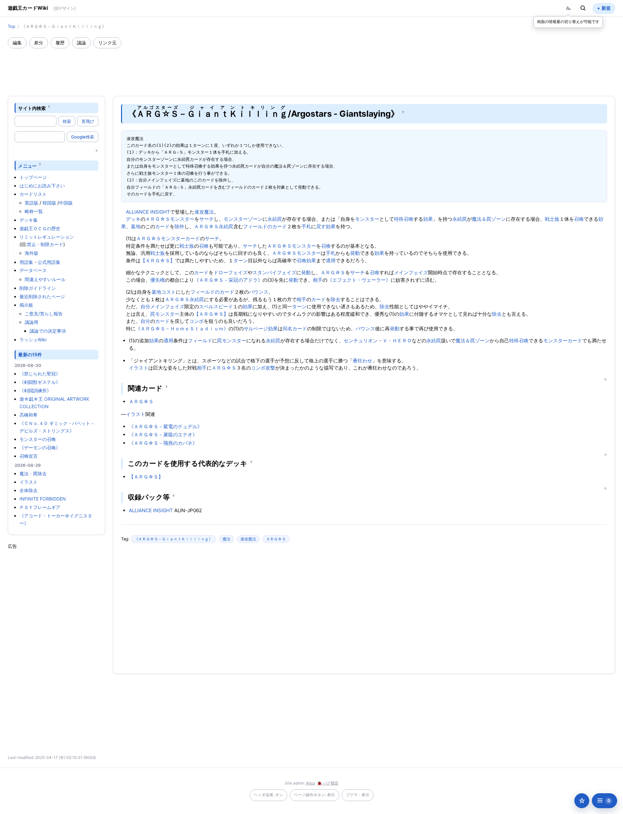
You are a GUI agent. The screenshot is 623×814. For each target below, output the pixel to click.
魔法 (226, 539)
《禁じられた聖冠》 (39, 373)
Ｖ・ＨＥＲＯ (397, 340)
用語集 (26, 262)
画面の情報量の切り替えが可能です (568, 21)
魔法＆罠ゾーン (489, 219)
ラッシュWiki (32, 339)
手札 (306, 226)
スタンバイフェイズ (274, 272)
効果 (428, 219)
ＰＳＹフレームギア (39, 507)
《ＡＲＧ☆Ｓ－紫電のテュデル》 (165, 426)
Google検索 (82, 136)
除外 (179, 226)
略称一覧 (34, 211)
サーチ (206, 219)
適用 (331, 260)
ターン (240, 260)
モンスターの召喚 (37, 439)
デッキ (133, 219)
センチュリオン (361, 340)
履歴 (60, 42)
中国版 (66, 203)
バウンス (258, 292)
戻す (321, 226)
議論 (81, 42)
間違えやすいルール (45, 279)
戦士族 (552, 219)
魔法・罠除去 (33, 473)
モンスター (182, 219)
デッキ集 (28, 220)
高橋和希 (28, 415)
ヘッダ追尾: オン (268, 794)
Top (11, 26)
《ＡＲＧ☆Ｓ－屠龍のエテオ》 (163, 434)
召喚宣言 (28, 456)
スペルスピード (216, 306)
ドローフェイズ (231, 272)
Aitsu (310, 783)
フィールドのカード (265, 226)
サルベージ (256, 328)
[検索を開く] (583, 8)
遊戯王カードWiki (28, 8)
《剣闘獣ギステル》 (39, 382)
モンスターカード (180, 238)
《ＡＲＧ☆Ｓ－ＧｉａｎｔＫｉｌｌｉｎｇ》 (173, 539)
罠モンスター (164, 314)
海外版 (31, 253)
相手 (318, 280)
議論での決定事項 (48, 331)
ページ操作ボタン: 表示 (314, 794)
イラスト (28, 482)
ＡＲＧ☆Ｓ (157, 219)
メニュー (27, 165)
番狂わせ (362, 361)
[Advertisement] (311, 66)
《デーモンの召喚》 (39, 447)
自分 (145, 306)
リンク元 (107, 42)
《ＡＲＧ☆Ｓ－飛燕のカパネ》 (163, 443)
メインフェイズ (411, 272)
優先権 (157, 280)
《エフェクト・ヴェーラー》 (359, 280)
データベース (33, 270)
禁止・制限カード (45, 244)
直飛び (87, 121)
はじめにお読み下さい (42, 185)
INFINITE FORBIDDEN (42, 498)
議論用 (31, 322)
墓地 (135, 226)
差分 (38, 42)
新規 (606, 8)
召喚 (579, 219)
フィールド (200, 340)
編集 (17, 42)
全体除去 (28, 490)
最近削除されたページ (42, 296)
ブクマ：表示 (357, 794)
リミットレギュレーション (46, 237)
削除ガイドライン (37, 288)
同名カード (295, 328)
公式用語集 (49, 262)
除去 (335, 299)
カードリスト (33, 194)
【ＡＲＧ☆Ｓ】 (157, 260)
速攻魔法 (204, 212)
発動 (355, 253)
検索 (67, 121)
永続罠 (274, 219)
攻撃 (270, 368)
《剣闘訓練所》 (35, 390)
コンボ (196, 321)
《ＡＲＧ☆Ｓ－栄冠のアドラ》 (228, 280)
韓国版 (49, 203)
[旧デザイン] (65, 8)
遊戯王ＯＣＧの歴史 (39, 228)
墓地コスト (164, 292)
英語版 (31, 203)
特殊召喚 (403, 219)
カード (162, 226)
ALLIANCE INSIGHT (148, 212)
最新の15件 (30, 354)
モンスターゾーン (243, 219)
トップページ (33, 177)
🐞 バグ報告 (327, 783)
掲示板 (26, 305)
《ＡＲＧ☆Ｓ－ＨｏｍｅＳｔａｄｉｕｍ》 (182, 328)
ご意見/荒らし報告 (44, 313)
